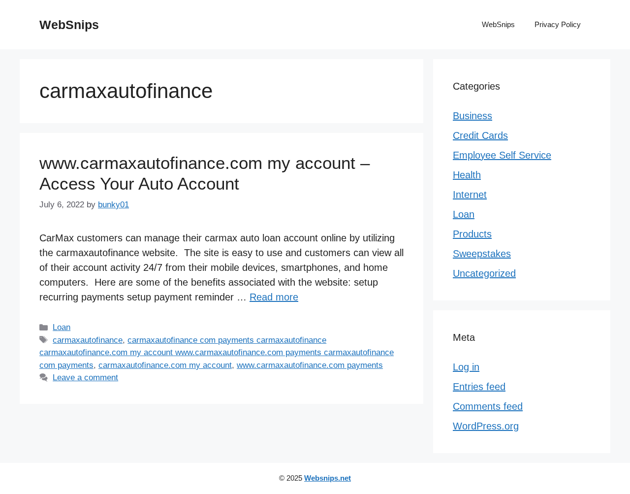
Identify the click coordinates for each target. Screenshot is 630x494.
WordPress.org (486, 426)
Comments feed (488, 406)
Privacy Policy (558, 24)
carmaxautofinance (88, 340)
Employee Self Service (502, 155)
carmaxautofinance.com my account (165, 365)
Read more (274, 297)
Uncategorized (484, 273)
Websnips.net (327, 478)
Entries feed (479, 386)
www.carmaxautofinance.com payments (310, 365)
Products (472, 234)
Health (467, 174)
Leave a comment (85, 377)
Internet (470, 194)
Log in (466, 367)
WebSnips (69, 25)
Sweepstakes (482, 253)
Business (472, 115)
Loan (61, 327)
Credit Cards (480, 135)
